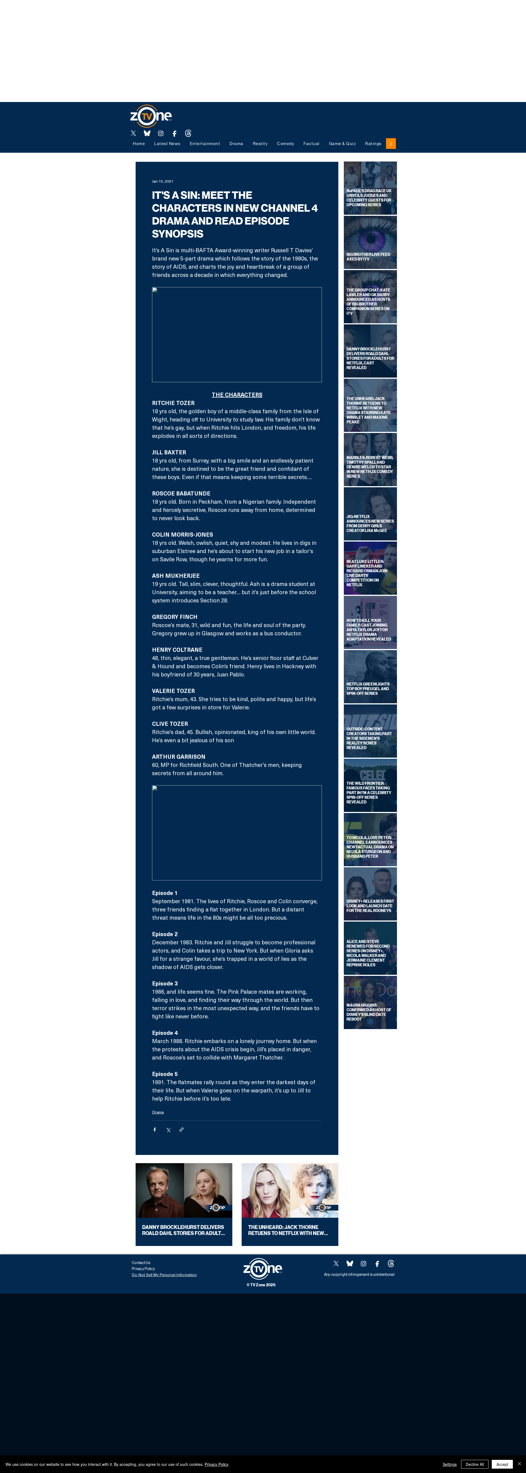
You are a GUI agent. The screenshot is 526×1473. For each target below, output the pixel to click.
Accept (502, 1464)
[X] (133, 133)
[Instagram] (160, 133)
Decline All (475, 1464)
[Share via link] (181, 1129)
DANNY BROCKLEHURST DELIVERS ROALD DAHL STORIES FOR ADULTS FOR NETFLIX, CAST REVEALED (183, 1230)
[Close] (519, 1464)
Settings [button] (450, 1464)
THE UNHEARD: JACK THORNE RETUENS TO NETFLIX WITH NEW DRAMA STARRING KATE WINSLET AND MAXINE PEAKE (287, 1230)
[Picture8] (147, 133)
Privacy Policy (216, 1464)
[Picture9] (188, 133)
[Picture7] (174, 133)
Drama (158, 1112)
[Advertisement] (99, 12)
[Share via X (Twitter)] (168, 1129)
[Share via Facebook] (154, 1129)
